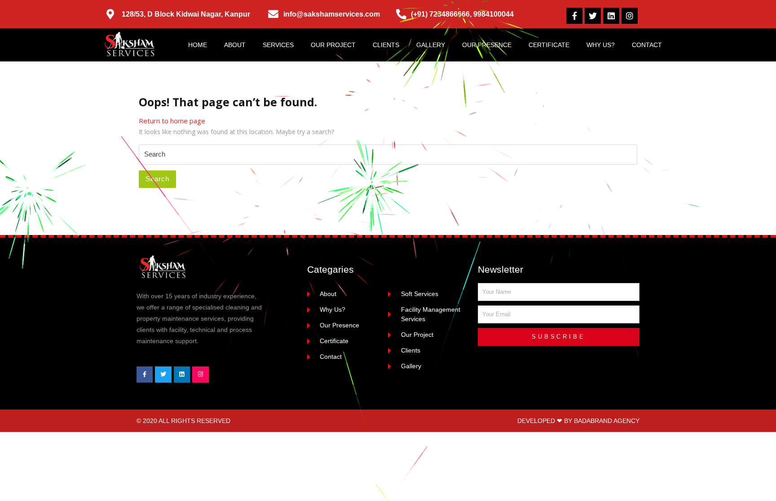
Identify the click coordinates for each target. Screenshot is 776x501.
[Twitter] (593, 16)
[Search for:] (388, 154)
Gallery (430, 44)
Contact (647, 44)
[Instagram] (630, 16)
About (235, 44)
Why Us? (600, 44)
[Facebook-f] (574, 16)
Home (197, 44)
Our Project (333, 44)
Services (278, 44)
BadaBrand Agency (606, 420)
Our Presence (486, 44)
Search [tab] (157, 179)
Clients (386, 44)
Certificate (549, 44)
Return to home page (172, 120)
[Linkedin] (611, 16)
